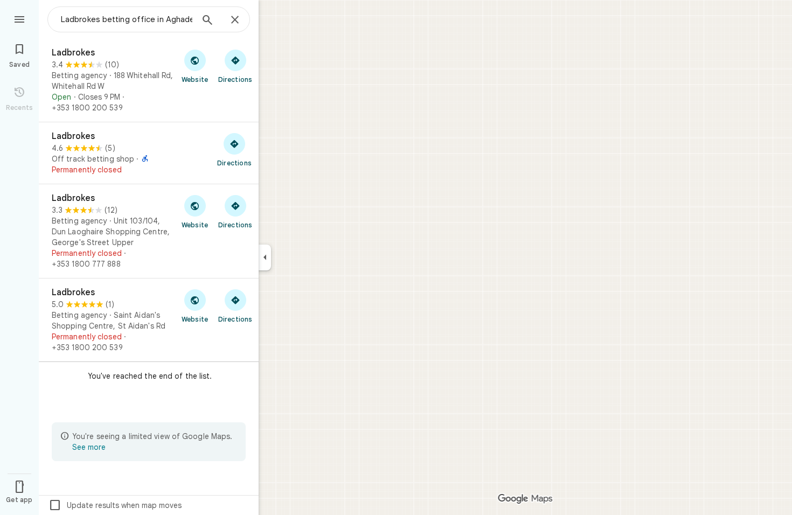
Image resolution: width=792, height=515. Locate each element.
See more (89, 447)
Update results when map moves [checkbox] (115, 505)
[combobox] (126, 19)
